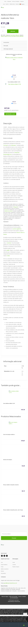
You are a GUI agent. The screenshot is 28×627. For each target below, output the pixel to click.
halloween (21, 36)
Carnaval (5, 145)
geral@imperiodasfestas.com (10, 583)
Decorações (12, 35)
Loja (4, 4)
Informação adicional (8, 49)
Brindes (2, 571)
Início (5, 1)
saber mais (20, 613)
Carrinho (7, 4)
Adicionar (12, 31)
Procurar (14, 538)
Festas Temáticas (4, 564)
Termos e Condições (15, 1)
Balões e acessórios (4, 569)
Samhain (9, 243)
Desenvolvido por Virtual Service (14, 601)
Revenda (17, 4)
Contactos (22, 1)
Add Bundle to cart (10, 114)
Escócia (6, 209)
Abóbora (2, 36)
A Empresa (9, 1)
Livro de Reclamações (14, 597)
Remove (14, 77)
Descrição (6, 45)
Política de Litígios (4, 596)
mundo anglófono (17, 229)
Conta (14, 562)
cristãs (8, 255)
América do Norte (9, 211)
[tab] (14, 42)
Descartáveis (3, 573)
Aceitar (25, 613)
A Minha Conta (12, 4)
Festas (2, 566)
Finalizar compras (16, 566)
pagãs (8, 250)
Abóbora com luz (8, 36)
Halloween (17, 35)
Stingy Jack (15, 207)
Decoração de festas (15, 36)
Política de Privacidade (13, 596)
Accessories (6, 42)
